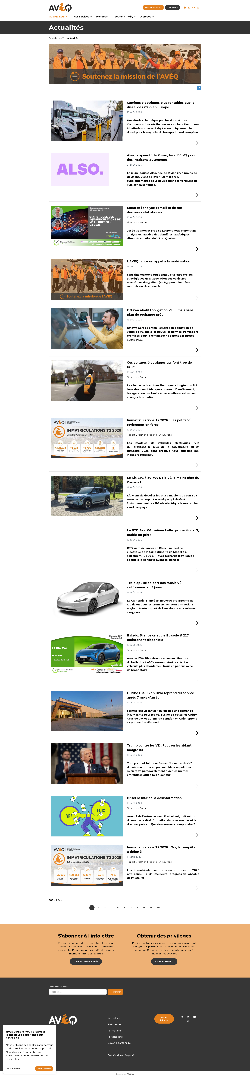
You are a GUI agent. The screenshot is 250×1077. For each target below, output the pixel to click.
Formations (114, 1030)
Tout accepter (44, 1069)
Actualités (113, 1018)
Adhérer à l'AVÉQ (164, 961)
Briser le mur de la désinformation (154, 798)
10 (150, 907)
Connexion (173, 7)
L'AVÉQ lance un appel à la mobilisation (158, 261)
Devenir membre (153, 7)
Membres (102, 16)
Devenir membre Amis (86, 961)
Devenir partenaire (119, 1043)
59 (158, 907)
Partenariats (115, 1036)
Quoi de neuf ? (58, 16)
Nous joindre (164, 1018)
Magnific (130, 1055)
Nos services (81, 16)
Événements (115, 1024)
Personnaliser (13, 1068)
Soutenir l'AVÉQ (124, 16)
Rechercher (115, 992)
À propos (145, 16)
